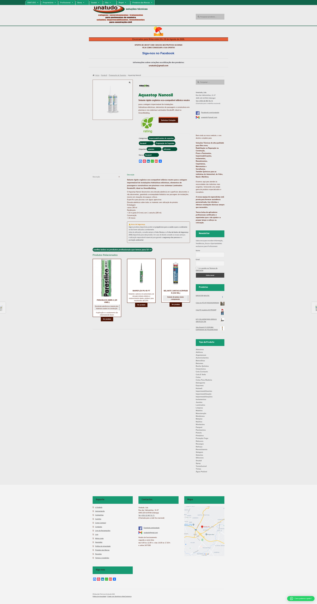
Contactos (98, 527)
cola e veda (201, 374)
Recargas (200, 444)
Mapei (121, 2)
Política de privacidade (103, 546)
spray (198, 463)
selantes (151, 149)
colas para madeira (204, 380)
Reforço (199, 447)
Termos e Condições (102, 558)
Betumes (199, 363)
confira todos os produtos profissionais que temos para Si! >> (122, 250)
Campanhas (99, 515)
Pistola (199, 433)
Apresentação (100, 511)
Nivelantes (200, 424)
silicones (167, 149)
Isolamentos (201, 399)
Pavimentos (201, 430)
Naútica (199, 422)
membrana (200, 416)
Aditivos (199, 352)
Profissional (65, 2)
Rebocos (199, 441)
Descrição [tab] (96, 177)
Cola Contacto (202, 372)
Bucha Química (202, 366)
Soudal (94, 2)
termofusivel (201, 466)
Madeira (199, 411)
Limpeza (199, 408)
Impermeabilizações (204, 397)
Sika (106, 2)
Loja (96, 534)
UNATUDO (31, 2)
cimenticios (201, 369)
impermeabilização (203, 394)
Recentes (98, 554)
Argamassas (201, 355)
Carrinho (98, 519)
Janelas (199, 402)
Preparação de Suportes (117, 75)
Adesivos (200, 349)
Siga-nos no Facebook (158, 53)
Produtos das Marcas (141, 2)
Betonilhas (200, 361)
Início (97, 75)
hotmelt (199, 388)
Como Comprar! (100, 523)
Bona (79, 2)
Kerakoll (104, 75)
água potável (201, 472)
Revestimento (201, 449)
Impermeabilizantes (204, 391)
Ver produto (107, 319)
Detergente (200, 383)
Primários (200, 436)
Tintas (198, 469)
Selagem (199, 452)
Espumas (200, 385)
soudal (199, 461)
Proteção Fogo (202, 438)
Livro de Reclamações (102, 530)
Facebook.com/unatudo (210, 112)
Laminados (200, 405)
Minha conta (99, 538)
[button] (129, 82)
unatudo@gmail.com (158, 66)
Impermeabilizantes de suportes (161, 138)
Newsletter (98, 542)
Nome (198, 250)
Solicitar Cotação (168, 120)
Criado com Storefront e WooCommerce (119, 596)
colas (198, 377)
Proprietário (48, 2)
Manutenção (201, 413)
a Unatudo (98, 507)
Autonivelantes (202, 358)
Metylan (199, 419)
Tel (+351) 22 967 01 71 (204, 101)
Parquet (199, 427)
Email (198, 259)
